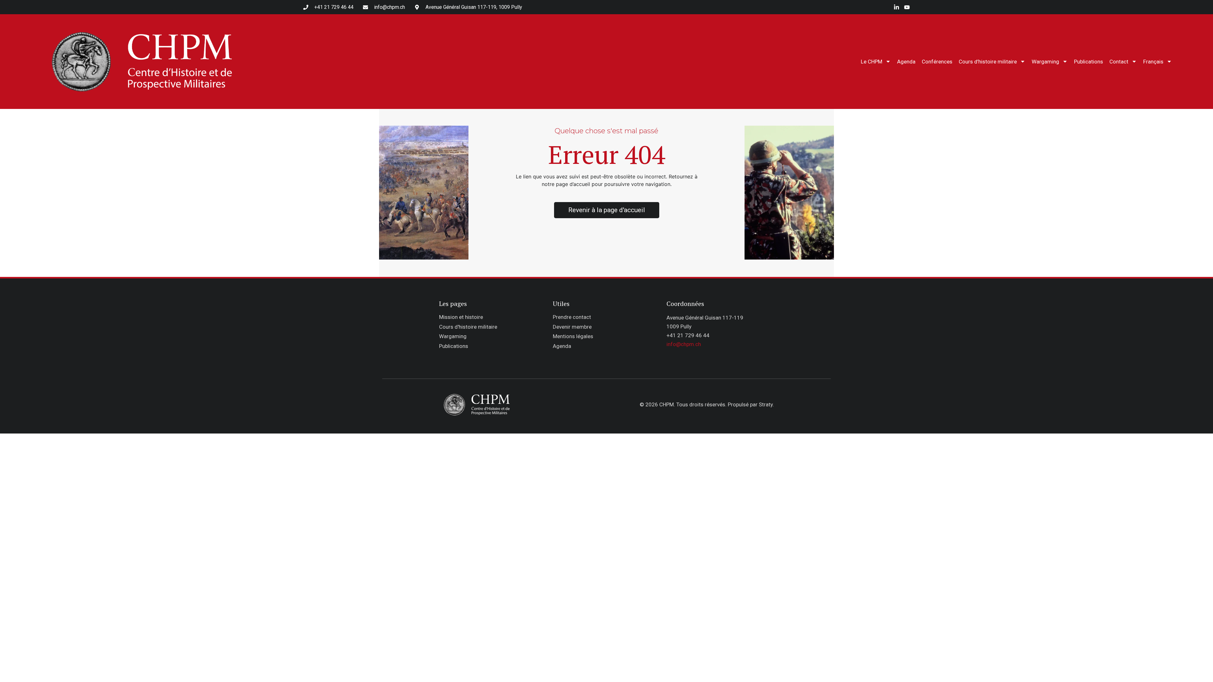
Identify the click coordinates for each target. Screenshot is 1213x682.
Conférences (937, 61)
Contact (1118, 61)
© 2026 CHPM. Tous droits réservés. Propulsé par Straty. (707, 404)
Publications (1088, 61)
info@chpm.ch (684, 344)
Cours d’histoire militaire (988, 61)
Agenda (906, 61)
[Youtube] (907, 7)
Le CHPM (871, 61)
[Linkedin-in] (896, 7)
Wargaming (1045, 61)
